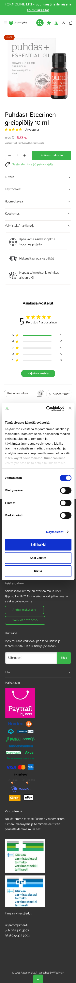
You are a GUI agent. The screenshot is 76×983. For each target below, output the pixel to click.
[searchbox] (20, 393)
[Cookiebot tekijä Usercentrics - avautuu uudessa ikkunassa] (48, 408)
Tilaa (64, 658)
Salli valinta (38, 558)
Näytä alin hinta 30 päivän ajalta (33, 164)
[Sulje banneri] (70, 408)
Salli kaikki (38, 544)
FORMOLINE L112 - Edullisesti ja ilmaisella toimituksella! (38, 7)
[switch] (65, 490)
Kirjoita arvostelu (38, 373)
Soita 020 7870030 (25, 620)
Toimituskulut (23, 143)
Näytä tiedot (54, 532)
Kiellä (38, 571)
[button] (5, 22)
